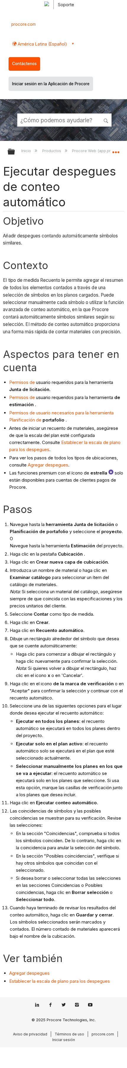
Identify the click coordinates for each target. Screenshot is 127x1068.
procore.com (23, 24)
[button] (106, 120)
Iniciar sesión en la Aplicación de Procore (50, 83)
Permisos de (22, 382)
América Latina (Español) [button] (42, 43)
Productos (52, 150)
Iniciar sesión (63, 1040)
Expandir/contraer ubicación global (115, 150)
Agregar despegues (48, 465)
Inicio (26, 150)
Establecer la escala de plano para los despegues (59, 981)
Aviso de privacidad (30, 1034)
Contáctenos (24, 63)
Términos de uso (69, 1034)
